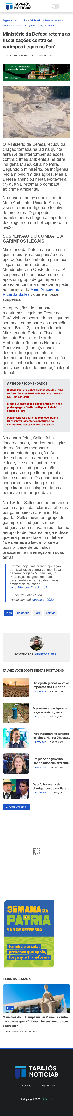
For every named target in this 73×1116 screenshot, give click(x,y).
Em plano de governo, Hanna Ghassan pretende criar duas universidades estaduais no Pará (51, 761)
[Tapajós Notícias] (19, 9)
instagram (48, 1085)
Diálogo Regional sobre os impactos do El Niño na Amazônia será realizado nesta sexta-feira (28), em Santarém (35, 393)
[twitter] (13, 624)
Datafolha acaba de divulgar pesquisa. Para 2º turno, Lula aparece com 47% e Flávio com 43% (49, 786)
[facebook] (6, 624)
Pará (38, 613)
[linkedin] (34, 624)
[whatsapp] (20, 624)
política (23, 20)
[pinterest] (27, 624)
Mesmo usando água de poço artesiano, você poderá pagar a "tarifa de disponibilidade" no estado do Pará (34, 407)
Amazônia (40, 691)
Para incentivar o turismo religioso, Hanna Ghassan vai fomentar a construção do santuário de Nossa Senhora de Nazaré (32, 421)
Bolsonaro (41, 793)
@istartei (48, 1099)
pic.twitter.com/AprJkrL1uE (28, 587)
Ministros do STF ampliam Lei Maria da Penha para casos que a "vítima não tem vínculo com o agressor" (35, 1021)
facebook (27, 1085)
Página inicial (10, 20)
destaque (23, 613)
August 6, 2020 (43, 599)
